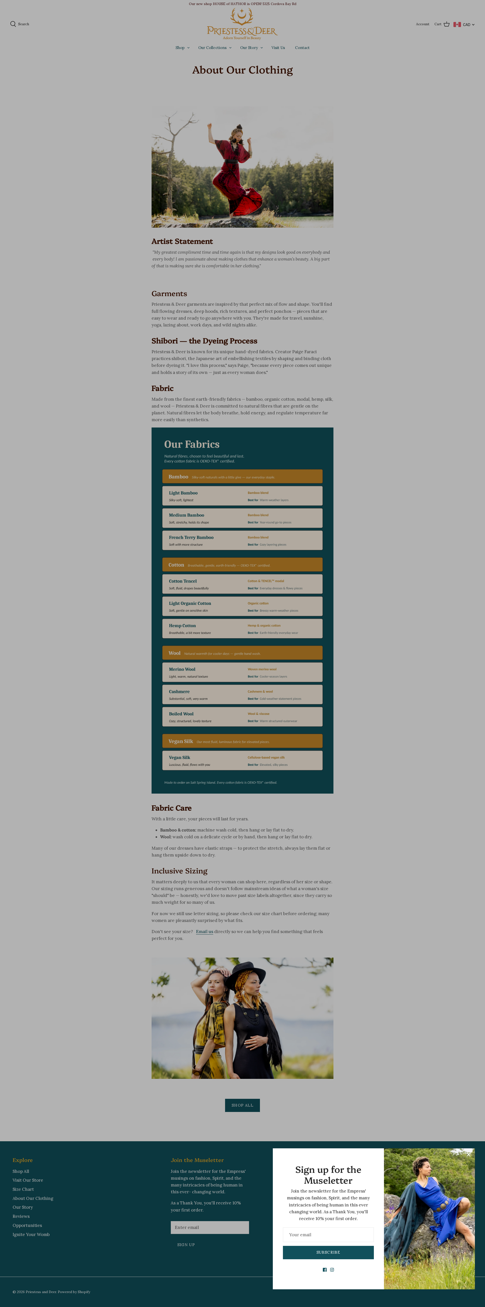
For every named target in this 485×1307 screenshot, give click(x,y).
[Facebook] (325, 1270)
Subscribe (329, 1252)
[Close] (468, 1154)
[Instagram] (332, 1270)
